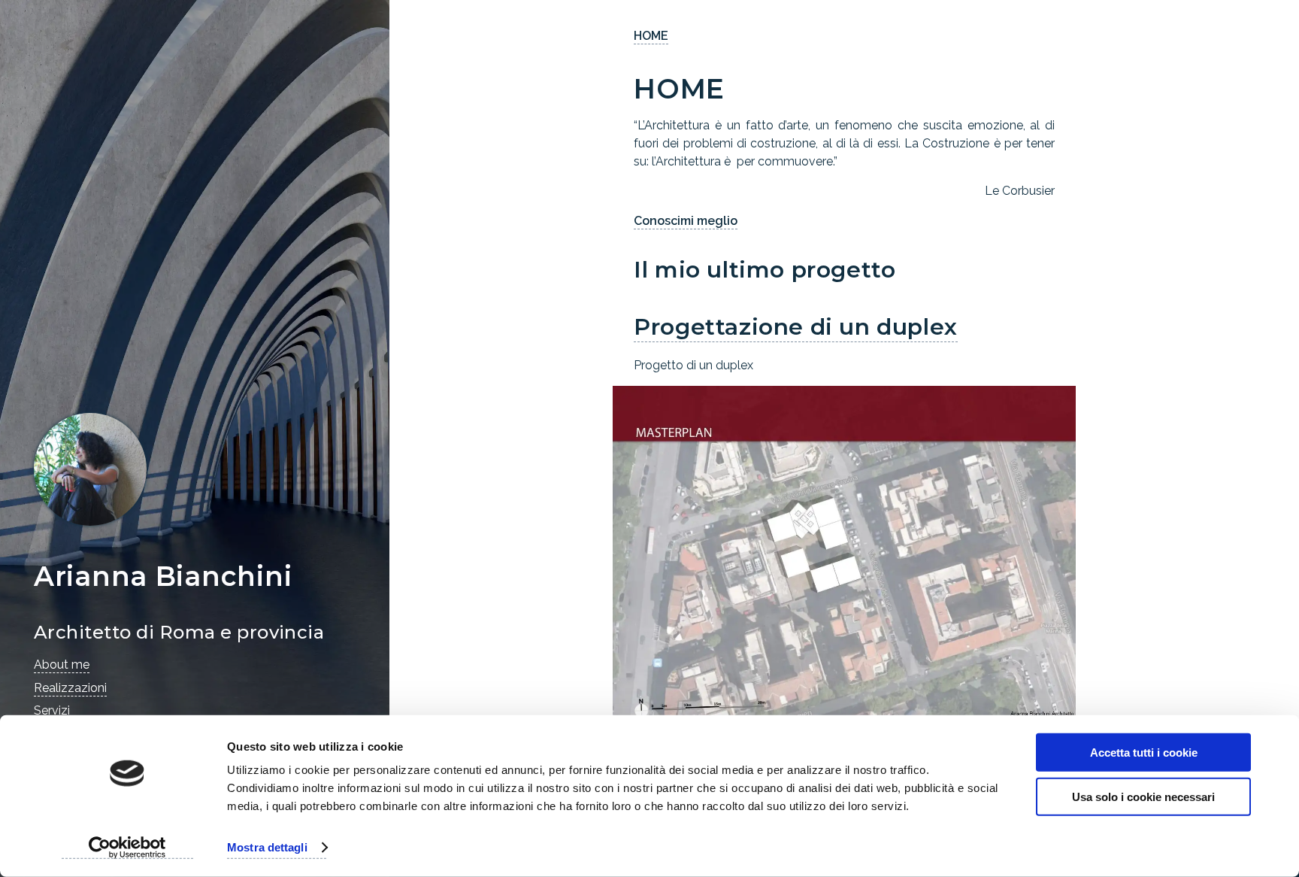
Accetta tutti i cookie (1144, 752)
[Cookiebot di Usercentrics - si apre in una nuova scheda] (127, 847)
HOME (651, 36)
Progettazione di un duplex (796, 327)
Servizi (52, 710)
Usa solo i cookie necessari (1143, 796)
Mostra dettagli (267, 847)
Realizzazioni (70, 688)
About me (61, 664)
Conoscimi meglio (685, 221)
